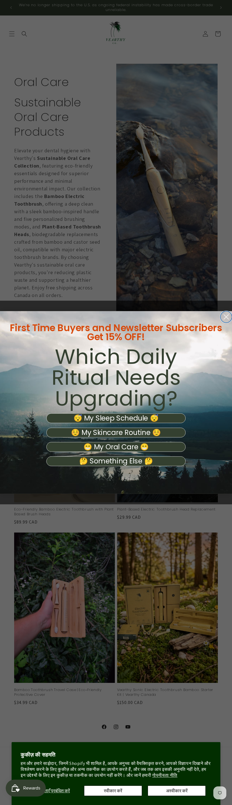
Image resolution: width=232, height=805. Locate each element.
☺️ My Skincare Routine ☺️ (116, 432)
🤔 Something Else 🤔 (116, 461)
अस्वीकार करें (177, 791)
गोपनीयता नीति (164, 775)
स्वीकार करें (113, 791)
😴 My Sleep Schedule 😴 (116, 418)
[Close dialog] (226, 317)
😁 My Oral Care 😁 (116, 447)
